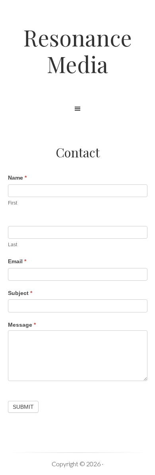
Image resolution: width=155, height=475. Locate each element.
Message (22, 325)
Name (17, 177)
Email (17, 261)
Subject (20, 293)
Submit (23, 407)
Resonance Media (77, 50)
